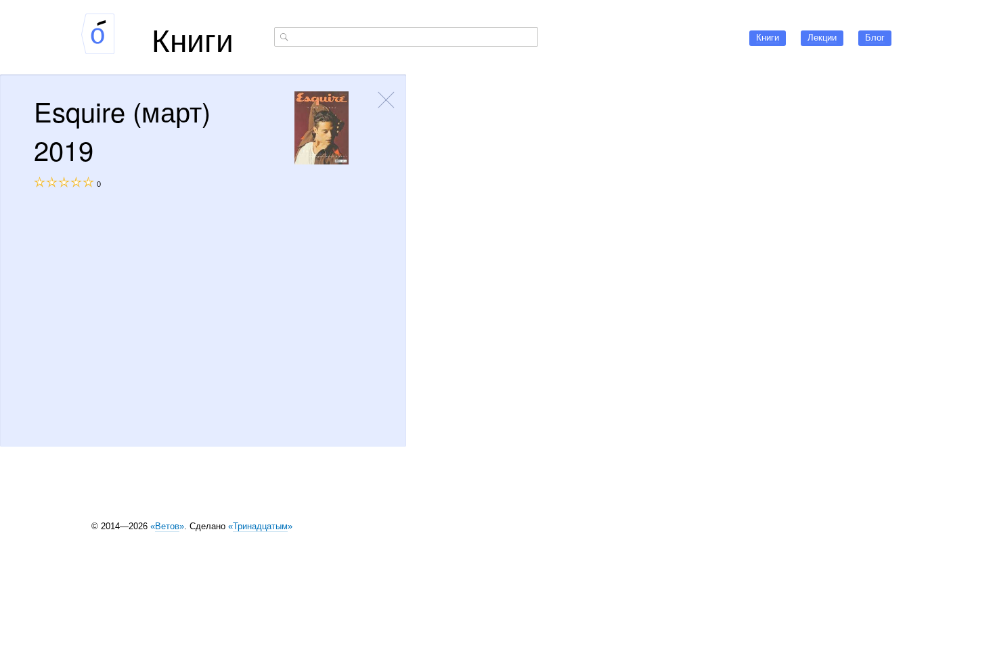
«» (167, 526)
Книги (193, 38)
